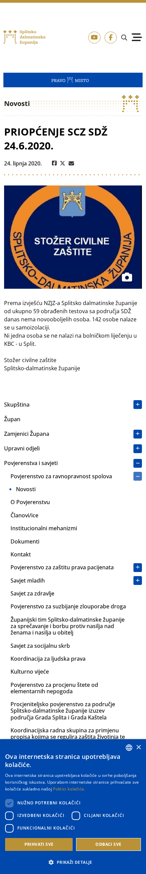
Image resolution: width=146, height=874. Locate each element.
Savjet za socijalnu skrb (40, 645)
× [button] (138, 747)
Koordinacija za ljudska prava (48, 658)
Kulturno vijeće (30, 671)
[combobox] (129, 747)
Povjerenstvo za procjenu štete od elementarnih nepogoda (54, 688)
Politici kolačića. (69, 789)
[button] (73, 862)
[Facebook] (54, 163)
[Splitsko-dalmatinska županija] (24, 37)
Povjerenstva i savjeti (31, 463)
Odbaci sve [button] (108, 844)
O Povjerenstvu (30, 502)
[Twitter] (62, 163)
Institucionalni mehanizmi (44, 528)
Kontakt (21, 554)
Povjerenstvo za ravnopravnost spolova (61, 476)
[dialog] (73, 806)
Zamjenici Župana (26, 434)
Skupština (17, 404)
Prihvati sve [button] (39, 844)
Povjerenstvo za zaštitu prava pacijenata (62, 567)
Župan (12, 419)
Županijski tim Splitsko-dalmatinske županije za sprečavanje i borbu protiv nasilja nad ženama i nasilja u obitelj (68, 626)
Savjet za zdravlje (32, 593)
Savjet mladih (28, 580)
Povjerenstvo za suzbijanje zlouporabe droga (68, 606)
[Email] (71, 163)
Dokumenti (25, 541)
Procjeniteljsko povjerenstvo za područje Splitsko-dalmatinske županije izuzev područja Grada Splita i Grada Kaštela (63, 710)
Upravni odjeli (22, 448)
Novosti (26, 489)
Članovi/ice (24, 515)
